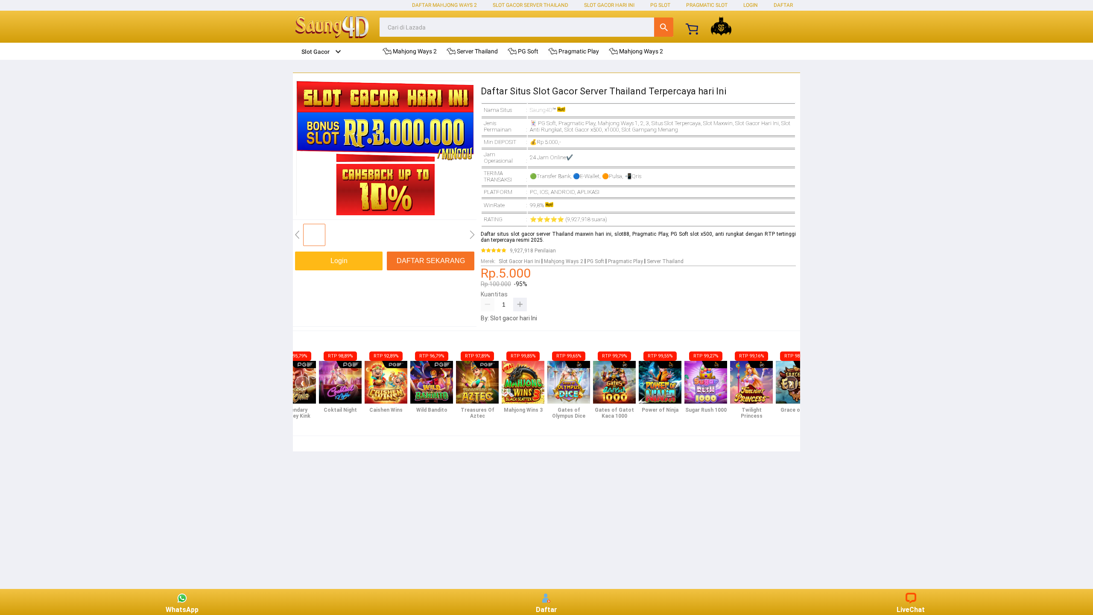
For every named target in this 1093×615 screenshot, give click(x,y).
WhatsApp (182, 610)
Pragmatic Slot (707, 5)
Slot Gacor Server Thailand (530, 5)
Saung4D (541, 110)
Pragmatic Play (625, 261)
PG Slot (660, 5)
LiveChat (911, 610)
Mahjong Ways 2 (563, 261)
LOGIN (750, 5)
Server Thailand (665, 261)
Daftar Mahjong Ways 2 (444, 5)
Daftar (546, 610)
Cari (663, 27)
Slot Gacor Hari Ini (609, 5)
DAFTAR (783, 5)
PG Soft (595, 261)
